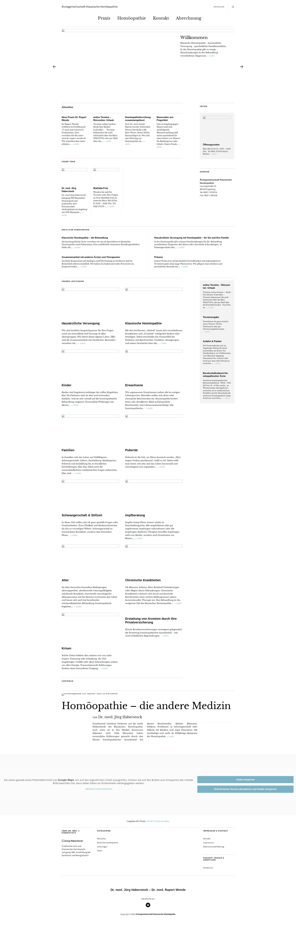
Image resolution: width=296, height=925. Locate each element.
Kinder (66, 385)
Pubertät (131, 450)
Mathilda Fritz (100, 188)
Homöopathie (131, 18)
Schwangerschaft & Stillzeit (82, 515)
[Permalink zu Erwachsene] (154, 364)
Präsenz (158, 257)
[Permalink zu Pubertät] (154, 429)
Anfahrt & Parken (212, 341)
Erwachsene (134, 385)
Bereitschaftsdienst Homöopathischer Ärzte (215, 374)
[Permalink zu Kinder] (90, 364)
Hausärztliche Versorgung (81, 323)
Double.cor (208, 868)
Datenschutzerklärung (213, 846)
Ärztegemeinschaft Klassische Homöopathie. (156, 914)
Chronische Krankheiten (143, 580)
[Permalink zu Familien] (90, 429)
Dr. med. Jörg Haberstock (120, 717)
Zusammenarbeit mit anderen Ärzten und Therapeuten (91, 257)
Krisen (66, 648)
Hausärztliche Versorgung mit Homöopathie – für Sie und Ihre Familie (191, 237)
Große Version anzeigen (158, 821)
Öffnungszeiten (211, 144)
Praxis (104, 18)
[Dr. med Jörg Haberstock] (77, 841)
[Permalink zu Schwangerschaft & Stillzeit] (90, 495)
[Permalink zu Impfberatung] (154, 495)
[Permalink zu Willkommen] (154, 68)
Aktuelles (67, 107)
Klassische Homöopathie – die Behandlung (85, 237)
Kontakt (161, 18)
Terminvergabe (211, 317)
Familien (68, 450)
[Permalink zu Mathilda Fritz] (106, 176)
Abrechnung (188, 18)
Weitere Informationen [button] (98, 788)
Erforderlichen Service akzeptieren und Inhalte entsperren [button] (245, 789)
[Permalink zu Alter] (90, 559)
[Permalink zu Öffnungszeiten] (217, 128)
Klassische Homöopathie (143, 323)
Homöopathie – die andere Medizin (146, 706)
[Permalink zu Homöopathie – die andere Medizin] (148, 694)
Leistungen (102, 846)
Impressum (219, 7)
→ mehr (211, 55)
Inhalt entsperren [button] (245, 779)
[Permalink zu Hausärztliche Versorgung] (90, 303)
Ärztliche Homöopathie (107, 842)
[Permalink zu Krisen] (90, 628)
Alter (65, 580)
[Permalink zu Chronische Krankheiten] (154, 559)
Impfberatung (135, 515)
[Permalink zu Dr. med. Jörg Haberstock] (74, 176)
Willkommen (194, 37)
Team (99, 850)
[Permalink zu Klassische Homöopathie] (154, 303)
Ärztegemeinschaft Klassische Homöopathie (89, 6)
